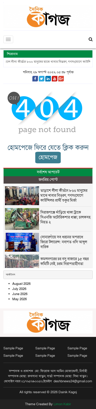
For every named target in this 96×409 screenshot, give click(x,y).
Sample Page (13, 348)
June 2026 (19, 294)
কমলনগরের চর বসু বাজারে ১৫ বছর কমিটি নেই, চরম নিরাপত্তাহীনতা (64, 261)
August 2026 (21, 283)
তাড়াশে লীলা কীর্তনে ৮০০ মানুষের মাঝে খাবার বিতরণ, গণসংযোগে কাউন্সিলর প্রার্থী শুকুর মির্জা (63, 195)
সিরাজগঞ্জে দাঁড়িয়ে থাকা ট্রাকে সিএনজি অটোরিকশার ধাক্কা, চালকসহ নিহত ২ (65, 217)
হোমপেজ (48, 157)
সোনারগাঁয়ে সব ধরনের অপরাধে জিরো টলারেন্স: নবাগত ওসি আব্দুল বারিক (63, 242)
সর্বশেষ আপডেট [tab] (48, 172)
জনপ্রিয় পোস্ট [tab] (48, 179)
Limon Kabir (62, 404)
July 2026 (19, 289)
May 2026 (19, 299)
